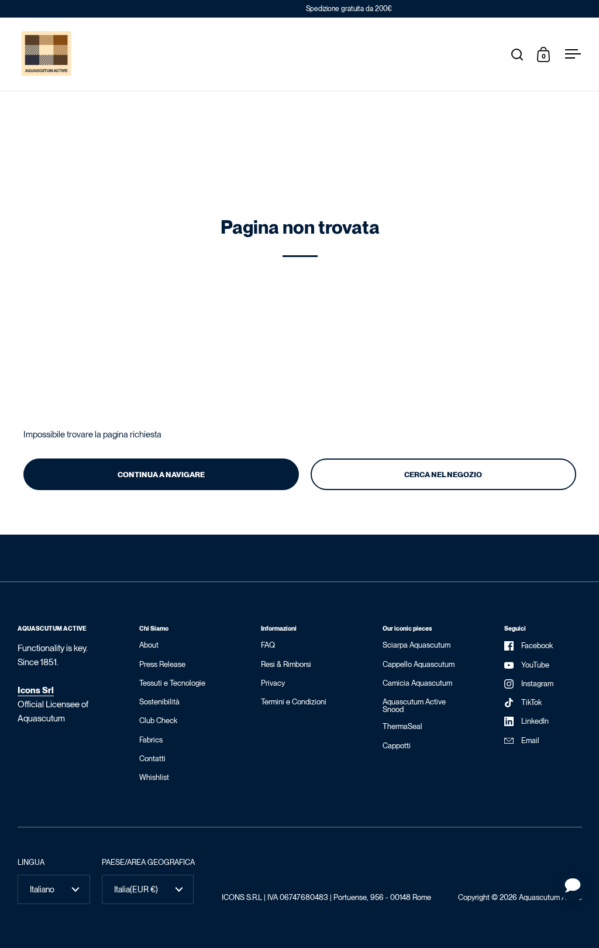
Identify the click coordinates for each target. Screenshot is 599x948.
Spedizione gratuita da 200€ (300, 9)
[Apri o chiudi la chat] (572, 886)
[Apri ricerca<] (517, 54)
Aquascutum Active (550, 897)
